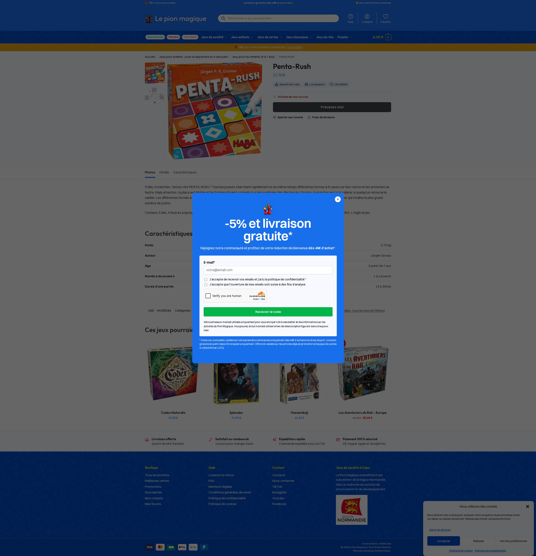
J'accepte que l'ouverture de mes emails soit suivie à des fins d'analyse (257, 284)
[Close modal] (338, 199)
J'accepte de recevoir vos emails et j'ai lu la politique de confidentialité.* (258, 279)
